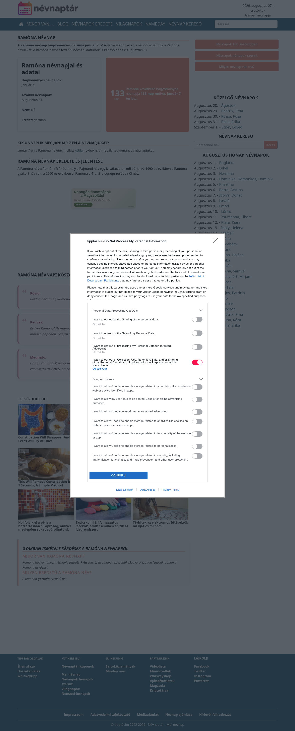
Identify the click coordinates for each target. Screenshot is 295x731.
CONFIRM (118, 475)
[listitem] (147, 310)
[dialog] (147, 365)
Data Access (147, 489)
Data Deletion (124, 489)
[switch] (197, 319)
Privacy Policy (170, 489)
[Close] (217, 241)
